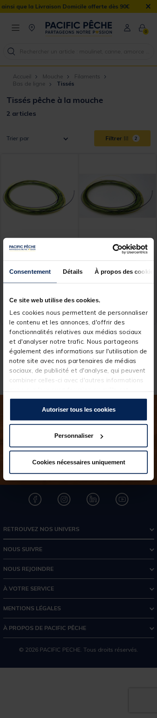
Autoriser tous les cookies (79, 409)
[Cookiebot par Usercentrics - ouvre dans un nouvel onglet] (113, 249)
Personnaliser (73, 435)
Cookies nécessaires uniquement (78, 461)
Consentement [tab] (30, 271)
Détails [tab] (73, 271)
